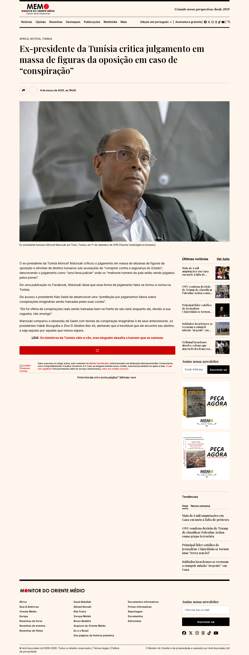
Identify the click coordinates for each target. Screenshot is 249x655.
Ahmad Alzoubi (82, 606)
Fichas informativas (140, 606)
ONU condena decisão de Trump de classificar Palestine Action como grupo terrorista (197, 290)
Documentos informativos (143, 601)
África (24, 38)
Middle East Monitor (99, 363)
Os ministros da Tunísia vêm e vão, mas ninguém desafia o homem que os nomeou (101, 338)
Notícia (35, 38)
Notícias (26, 22)
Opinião (41, 22)
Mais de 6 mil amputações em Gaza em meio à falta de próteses (195, 271)
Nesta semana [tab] (200, 506)
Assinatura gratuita (188, 22)
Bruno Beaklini (82, 621)
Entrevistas (134, 621)
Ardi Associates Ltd (219, 648)
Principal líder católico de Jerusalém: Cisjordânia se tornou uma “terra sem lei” (197, 308)
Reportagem (135, 611)
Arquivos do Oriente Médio (90, 625)
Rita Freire (80, 611)
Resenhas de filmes (31, 630)
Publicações (92, 22)
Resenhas (56, 22)
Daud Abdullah (82, 601)
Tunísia (47, 38)
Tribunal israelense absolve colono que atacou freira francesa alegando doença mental (196, 345)
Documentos (135, 616)
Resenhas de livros (30, 621)
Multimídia (110, 22)
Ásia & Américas (29, 606)
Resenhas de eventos (32, 625)
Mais (124, 22)
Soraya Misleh (82, 616)
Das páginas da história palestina (94, 635)
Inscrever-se (218, 369)
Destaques (73, 22)
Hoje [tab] (185, 506)
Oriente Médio (28, 611)
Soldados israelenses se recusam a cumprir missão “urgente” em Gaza (197, 327)
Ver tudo (223, 259)
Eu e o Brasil (81, 630)
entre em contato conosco (115, 369)
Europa (23, 616)
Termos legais (101, 648)
